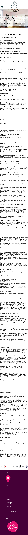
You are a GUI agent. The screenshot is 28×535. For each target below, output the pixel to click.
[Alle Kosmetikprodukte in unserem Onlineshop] (12, 532)
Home (7, 518)
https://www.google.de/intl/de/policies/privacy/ (9, 434)
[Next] (25, 466)
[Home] (14, 8)
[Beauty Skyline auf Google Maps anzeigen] (8, 483)
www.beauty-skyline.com (10, 496)
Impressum (8, 509)
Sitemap (7, 516)
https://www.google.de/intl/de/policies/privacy (9, 410)
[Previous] (3, 466)
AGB (6, 513)
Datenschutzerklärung (11, 511)
